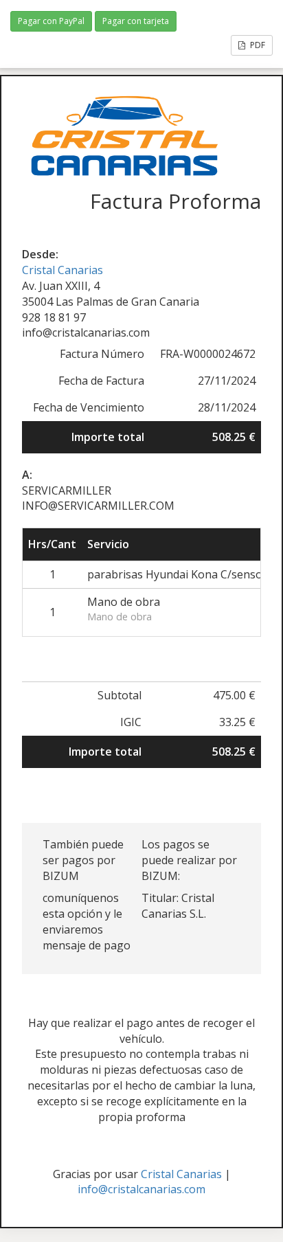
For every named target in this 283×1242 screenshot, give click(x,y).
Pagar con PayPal (51, 21)
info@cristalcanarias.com (141, 1189)
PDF (256, 45)
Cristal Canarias (62, 270)
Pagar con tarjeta (135, 21)
